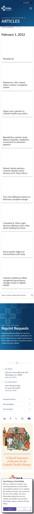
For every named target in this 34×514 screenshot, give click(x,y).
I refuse (24, 509)
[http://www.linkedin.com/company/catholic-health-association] (5, 419)
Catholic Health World (7, 27)
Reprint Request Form (9, 347)
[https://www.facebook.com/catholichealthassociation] (10, 419)
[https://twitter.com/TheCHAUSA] (16, 419)
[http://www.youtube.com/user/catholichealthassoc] (29, 419)
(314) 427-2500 (10, 390)
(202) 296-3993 (10, 377)
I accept (10, 509)
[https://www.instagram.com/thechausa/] (22, 419)
